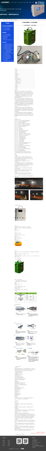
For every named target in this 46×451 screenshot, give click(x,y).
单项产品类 (4, 42)
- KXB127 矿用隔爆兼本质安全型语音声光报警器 (7, 46)
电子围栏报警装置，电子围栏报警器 (20, 434)
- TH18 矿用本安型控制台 (5, 59)
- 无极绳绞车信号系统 (4, 38)
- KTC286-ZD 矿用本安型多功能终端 (6, 57)
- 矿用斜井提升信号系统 (5, 37)
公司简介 (15, 2)
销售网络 (27, 2)
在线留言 (30, 2)
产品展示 (18, 2)
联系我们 (33, 2)
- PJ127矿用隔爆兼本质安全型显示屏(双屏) (7, 48)
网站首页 (12, 2)
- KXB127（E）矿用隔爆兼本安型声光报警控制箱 (7, 49)
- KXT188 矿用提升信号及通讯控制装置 (6, 35)
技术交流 (24, 2)
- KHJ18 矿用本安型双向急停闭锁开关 (6, 58)
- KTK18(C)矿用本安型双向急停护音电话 (6, 56)
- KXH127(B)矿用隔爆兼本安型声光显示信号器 (7, 60)
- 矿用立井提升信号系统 (5, 36)
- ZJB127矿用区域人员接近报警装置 (6, 34)
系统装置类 (4, 32)
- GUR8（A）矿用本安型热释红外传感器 (6, 50)
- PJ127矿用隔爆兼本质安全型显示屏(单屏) (7, 47)
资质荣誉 (21, 2)
